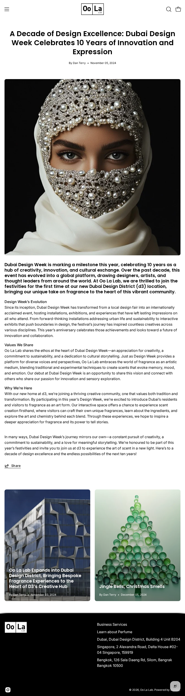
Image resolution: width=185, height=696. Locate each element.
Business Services (112, 624)
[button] (168, 9)
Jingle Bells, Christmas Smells (132, 586)
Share (16, 466)
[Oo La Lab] (92, 9)
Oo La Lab (146, 689)
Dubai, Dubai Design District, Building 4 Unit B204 (138, 639)
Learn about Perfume (114, 632)
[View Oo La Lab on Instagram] (8, 690)
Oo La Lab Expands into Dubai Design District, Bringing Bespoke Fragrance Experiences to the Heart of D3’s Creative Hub (45, 578)
